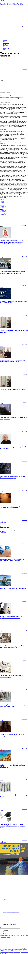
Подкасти (5, 45)
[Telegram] (18, 3)
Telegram (7, 950)
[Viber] (23, 3)
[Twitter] (18, 4)
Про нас (5, 932)
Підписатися (3, 532)
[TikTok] (7, 4)
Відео (4, 44)
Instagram (25, 949)
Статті (4, 47)
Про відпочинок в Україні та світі (11, 912)
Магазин (5, 49)
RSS (4, 953)
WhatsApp (17, 952)
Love (5, 949)
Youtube (24, 950)
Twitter (26, 952)
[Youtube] (2, 4)
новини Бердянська (5, 937)
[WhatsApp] (13, 4)
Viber (15, 950)
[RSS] (22, 4)
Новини (5, 41)
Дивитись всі (3, 522)
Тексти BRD (6, 43)
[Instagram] (13, 3)
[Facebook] (7, 3)
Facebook (14, 949)
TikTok (6, 952)
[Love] (2, 3)
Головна (5, 40)
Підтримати (6, 48)
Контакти (5, 933)
